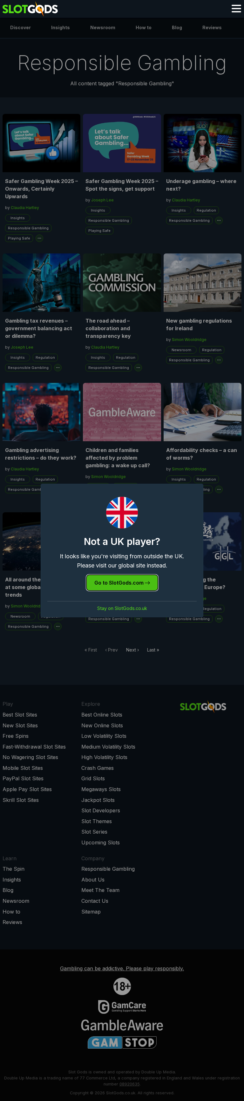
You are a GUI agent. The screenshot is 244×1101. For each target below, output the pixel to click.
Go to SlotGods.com (119, 583)
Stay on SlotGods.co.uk (122, 608)
